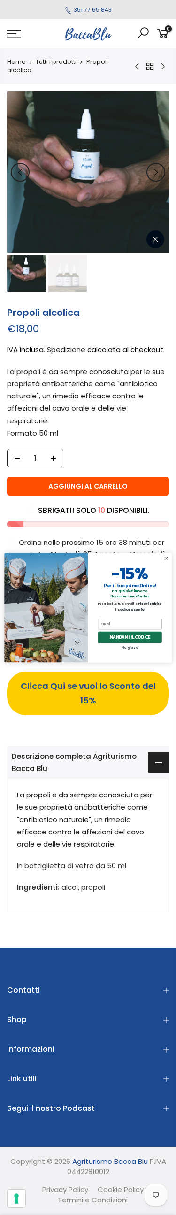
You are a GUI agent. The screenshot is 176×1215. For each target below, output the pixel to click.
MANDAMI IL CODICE (130, 637)
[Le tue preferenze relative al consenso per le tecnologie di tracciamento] (16, 1198)
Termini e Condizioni (93, 1200)
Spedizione (66, 349)
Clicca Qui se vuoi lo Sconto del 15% (88, 693)
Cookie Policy (121, 1189)
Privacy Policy (65, 1189)
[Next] (155, 172)
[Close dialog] (166, 558)
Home (16, 62)
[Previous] (20, 172)
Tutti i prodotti (56, 62)
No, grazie (130, 647)
